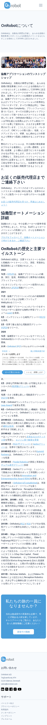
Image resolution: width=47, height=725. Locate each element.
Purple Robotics (20, 462)
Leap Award (6, 405)
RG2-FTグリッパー (22, 444)
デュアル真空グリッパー (12, 465)
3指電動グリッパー (20, 386)
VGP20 (4, 327)
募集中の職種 (23, 632)
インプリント (6, 716)
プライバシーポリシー (10, 706)
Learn (10, 313)
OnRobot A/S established (25, 483)
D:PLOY (10, 274)
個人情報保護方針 (37, 351)
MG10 (42, 317)
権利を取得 (8, 426)
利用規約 (4, 709)
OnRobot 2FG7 (14, 346)
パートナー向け (7, 703)
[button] (6, 351)
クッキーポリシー (8, 713)
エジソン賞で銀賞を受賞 (27, 440)
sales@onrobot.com (9, 684)
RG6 (29, 524)
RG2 (23, 524)
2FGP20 (15, 288)
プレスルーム (6, 719)
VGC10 (4, 398)
